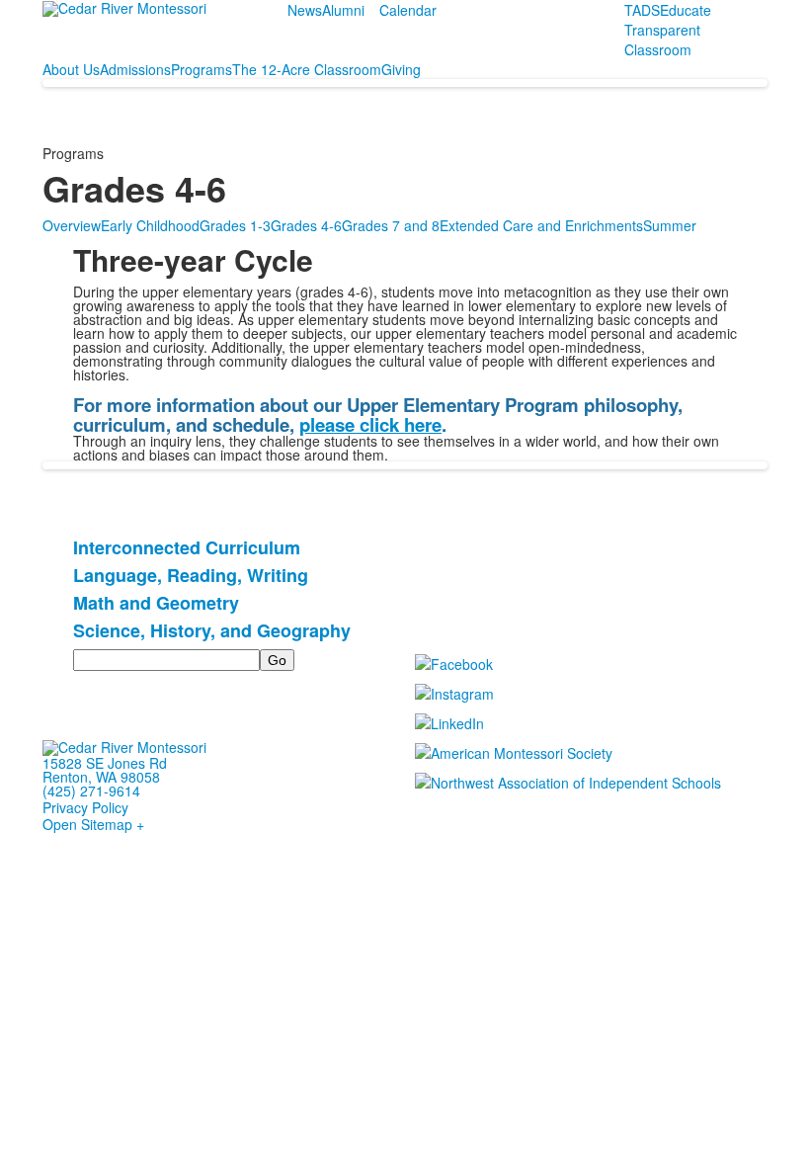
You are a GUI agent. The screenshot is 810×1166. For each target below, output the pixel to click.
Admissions (135, 69)
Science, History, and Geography (212, 630)
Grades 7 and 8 (391, 225)
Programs (201, 69)
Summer (669, 225)
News (304, 10)
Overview (71, 225)
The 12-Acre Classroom (306, 69)
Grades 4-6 (306, 225)
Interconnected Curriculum (186, 547)
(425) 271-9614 (91, 790)
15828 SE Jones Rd (104, 763)
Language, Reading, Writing (190, 575)
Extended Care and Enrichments (541, 225)
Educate (685, 10)
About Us (71, 69)
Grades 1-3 (235, 225)
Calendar (408, 10)
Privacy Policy (85, 807)
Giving (401, 69)
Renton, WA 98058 (101, 777)
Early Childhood (150, 225)
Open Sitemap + (93, 824)
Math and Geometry (156, 603)
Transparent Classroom (662, 39)
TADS (642, 10)
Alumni (343, 10)
